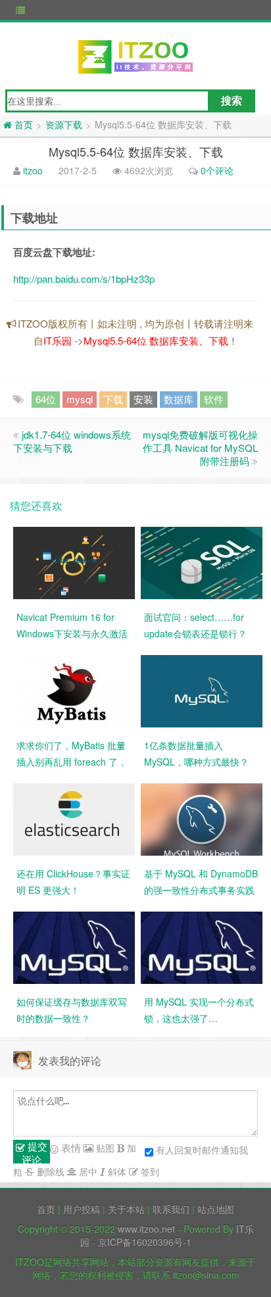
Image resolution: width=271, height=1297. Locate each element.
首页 (46, 1208)
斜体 (115, 1171)
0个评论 (217, 170)
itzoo (33, 170)
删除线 (49, 1171)
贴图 (103, 1147)
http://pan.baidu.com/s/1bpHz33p (84, 278)
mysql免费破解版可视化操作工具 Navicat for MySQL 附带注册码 (200, 448)
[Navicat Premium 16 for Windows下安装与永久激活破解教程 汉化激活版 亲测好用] (74, 561)
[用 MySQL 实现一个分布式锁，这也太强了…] (201, 946)
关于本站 (126, 1208)
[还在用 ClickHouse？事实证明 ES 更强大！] (74, 818)
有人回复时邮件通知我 (202, 1149)
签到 (148, 1171)
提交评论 (34, 1151)
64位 (46, 399)
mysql (79, 399)
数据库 (178, 399)
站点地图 (215, 1208)
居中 (86, 1171)
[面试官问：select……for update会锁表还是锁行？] (201, 561)
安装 (143, 399)
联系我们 (171, 1208)
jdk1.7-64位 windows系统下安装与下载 (72, 441)
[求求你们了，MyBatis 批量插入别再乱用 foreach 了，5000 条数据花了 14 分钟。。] (74, 690)
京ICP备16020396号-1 (144, 1241)
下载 (113, 399)
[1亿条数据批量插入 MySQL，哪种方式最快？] (201, 690)
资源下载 (63, 124)
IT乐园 (57, 340)
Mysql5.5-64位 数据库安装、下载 (156, 340)
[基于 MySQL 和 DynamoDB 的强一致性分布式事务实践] (201, 818)
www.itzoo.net (146, 1228)
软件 (214, 399)
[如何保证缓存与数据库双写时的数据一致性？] (74, 946)
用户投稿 (81, 1208)
